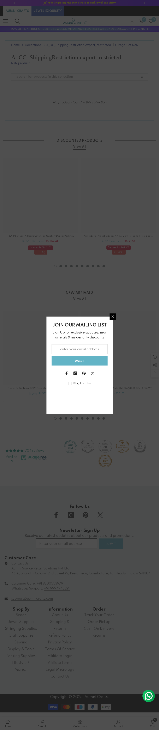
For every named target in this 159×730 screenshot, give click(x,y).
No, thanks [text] (82, 383)
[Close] (113, 316)
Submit (79, 361)
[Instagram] (75, 373)
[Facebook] (66, 373)
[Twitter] (92, 373)
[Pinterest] (84, 373)
